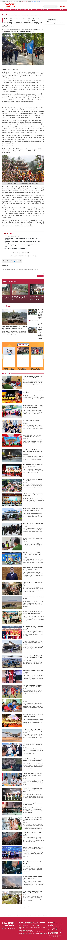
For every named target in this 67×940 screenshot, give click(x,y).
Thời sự (12, 9)
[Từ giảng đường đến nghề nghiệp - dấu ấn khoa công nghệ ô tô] (12, 470)
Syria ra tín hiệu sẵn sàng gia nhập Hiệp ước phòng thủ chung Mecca (33, 568)
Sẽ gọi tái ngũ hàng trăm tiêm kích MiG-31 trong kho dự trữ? (40, 314)
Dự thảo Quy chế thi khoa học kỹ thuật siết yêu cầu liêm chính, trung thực (33, 848)
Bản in (17, 261)
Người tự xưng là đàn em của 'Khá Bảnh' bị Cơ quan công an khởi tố (33, 377)
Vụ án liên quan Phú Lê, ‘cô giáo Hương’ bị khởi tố (33, 539)
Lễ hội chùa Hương (15, 252)
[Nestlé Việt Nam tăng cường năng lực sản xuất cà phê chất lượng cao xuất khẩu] (20, 289)
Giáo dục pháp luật (19, 9)
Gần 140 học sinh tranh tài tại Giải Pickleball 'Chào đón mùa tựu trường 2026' (32, 554)
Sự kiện (6, 15)
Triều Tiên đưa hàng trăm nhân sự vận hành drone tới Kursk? (33, 524)
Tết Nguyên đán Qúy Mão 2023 (18, 256)
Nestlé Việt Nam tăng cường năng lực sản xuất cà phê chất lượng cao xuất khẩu (19, 298)
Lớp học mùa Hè (27, 700)
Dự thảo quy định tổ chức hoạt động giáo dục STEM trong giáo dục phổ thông (32, 775)
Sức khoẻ (49, 9)
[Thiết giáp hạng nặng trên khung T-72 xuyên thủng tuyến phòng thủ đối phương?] (14, 317)
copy (20, 261)
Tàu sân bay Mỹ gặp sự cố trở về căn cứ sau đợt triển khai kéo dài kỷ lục (33, 921)
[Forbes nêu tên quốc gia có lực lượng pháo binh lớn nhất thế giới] (32, 330)
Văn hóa (58, 9)
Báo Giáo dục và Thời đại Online (10, 5)
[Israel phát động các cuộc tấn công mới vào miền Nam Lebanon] (37, 357)
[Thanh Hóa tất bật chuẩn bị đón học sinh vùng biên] (12, 485)
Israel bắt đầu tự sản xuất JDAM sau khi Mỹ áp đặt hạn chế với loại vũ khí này (33, 730)
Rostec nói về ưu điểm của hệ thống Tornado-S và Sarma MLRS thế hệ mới (33, 642)
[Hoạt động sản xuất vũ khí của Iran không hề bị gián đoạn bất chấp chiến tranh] (12, 455)
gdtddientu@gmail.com (36, 1)
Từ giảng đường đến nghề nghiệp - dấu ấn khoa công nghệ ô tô (33, 465)
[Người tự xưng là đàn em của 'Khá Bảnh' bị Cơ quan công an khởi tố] (12, 382)
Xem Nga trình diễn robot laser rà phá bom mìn (33, 391)
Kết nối (25, 9)
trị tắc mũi (51, 23)
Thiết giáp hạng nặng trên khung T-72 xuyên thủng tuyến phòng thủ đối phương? (14, 327)
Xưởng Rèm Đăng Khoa (51, 19)
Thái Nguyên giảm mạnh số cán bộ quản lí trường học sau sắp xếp (33, 627)
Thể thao (62, 9)
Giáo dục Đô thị (17, 19)
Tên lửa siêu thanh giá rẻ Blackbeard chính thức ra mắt (8, 370)
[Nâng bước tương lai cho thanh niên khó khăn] (12, 426)
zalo (14, 261)
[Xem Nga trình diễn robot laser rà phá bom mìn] (12, 396)
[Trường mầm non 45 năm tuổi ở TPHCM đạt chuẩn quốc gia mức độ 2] (12, 411)
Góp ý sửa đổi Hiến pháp (36, 19)
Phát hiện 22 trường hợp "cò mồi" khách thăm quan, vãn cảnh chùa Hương (22, 242)
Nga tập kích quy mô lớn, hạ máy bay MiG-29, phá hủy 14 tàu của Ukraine (32, 759)
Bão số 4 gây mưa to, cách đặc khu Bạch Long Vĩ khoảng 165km (32, 936)
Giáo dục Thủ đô (62, 6)
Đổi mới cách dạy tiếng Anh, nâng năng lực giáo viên (33, 494)
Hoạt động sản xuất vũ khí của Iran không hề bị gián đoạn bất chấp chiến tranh (32, 451)
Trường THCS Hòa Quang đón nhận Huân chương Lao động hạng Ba (32, 436)
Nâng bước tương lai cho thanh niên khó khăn (32, 421)
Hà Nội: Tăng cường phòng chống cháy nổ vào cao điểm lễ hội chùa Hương (22, 239)
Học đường (35, 9)
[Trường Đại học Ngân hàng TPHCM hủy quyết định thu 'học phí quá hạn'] (12, 514)
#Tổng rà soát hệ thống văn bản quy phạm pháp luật (29, 14)
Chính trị (24, 19)
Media (53, 9)
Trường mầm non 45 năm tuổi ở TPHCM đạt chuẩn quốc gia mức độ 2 (33, 406)
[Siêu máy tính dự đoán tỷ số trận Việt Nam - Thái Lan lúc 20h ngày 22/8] (23, 357)
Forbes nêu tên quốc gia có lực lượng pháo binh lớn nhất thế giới (40, 333)
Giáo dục (7, 9)
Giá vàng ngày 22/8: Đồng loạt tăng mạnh (37, 297)
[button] (43, 356)
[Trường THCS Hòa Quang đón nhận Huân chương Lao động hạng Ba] (12, 440)
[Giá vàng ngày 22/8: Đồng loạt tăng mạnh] (38, 289)
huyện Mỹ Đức (26, 252)
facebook (11, 261)
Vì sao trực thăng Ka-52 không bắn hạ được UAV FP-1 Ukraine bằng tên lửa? (33, 656)
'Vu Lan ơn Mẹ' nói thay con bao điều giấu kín (32, 583)
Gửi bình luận (40, 276)
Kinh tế (29, 19)
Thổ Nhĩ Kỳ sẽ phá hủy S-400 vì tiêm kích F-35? (32, 862)
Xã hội (11, 19)
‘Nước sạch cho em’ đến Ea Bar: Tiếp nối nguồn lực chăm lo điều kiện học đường (32, 819)
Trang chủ (3, 10)
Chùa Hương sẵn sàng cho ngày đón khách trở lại (18, 248)
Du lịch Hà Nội (32, 256)
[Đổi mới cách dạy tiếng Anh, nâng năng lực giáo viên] (12, 499)
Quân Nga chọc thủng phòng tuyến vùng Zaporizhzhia (32, 833)
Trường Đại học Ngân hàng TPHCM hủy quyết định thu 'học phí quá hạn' (33, 509)
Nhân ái (40, 9)
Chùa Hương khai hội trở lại (12, 236)
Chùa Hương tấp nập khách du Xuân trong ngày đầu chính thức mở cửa (22, 245)
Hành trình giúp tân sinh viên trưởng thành (32, 745)
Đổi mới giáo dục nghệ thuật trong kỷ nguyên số (33, 671)
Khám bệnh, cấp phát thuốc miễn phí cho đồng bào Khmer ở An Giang (32, 612)
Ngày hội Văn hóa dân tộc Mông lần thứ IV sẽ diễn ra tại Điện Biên (33, 715)
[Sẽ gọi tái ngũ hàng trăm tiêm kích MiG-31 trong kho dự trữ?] (32, 312)
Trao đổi (30, 9)
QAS (48, 21)
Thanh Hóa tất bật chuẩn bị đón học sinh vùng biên (32, 480)
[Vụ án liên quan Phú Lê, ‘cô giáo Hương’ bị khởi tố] (12, 543)
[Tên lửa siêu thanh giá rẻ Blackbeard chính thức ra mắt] (9, 357)
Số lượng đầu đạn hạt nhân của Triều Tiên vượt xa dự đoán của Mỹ (32, 892)
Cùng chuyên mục (9, 281)
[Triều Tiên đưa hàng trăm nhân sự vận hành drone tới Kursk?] (12, 529)
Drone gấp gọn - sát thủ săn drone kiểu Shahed (33, 597)
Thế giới (44, 9)
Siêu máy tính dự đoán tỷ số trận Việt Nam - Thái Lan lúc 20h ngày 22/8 (32, 686)
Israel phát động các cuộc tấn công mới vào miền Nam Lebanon (32, 877)
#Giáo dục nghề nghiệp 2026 (14, 14)
